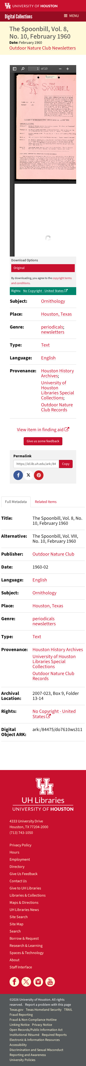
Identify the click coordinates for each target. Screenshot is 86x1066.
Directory (17, 866)
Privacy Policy (20, 845)
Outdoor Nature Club (53, 554)
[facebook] (14, 982)
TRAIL (68, 1009)
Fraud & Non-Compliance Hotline (33, 1019)
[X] (28, 475)
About (14, 960)
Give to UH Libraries (25, 888)
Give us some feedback (43, 441)
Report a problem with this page (48, 1004)
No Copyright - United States (43, 291)
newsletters (52, 332)
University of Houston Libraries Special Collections (57, 390)
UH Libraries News (24, 909)
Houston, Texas (56, 314)
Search (15, 931)
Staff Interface (21, 967)
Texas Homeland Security (44, 1009)
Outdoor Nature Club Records (57, 407)
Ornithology (53, 301)
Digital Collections (18, 16)
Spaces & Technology (26, 952)
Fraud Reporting (21, 1014)
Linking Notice (20, 1024)
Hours (14, 852)
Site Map (16, 924)
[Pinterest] (38, 475)
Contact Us (18, 881)
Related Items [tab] (46, 501)
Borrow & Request (24, 938)
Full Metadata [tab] (16, 501)
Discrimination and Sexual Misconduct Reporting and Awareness (36, 1052)
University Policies (22, 1060)
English (48, 358)
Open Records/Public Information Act (36, 1029)
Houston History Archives (57, 373)
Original (19, 268)
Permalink (22, 456)
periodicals (52, 327)
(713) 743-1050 (21, 832)
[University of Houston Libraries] (43, 794)
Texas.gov (16, 1009)
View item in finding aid (40, 429)
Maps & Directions (24, 902)
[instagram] (38, 982)
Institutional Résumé (24, 1035)
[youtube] (50, 982)
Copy (66, 464)
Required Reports (54, 1035)
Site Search (19, 917)
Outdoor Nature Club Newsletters (42, 48)
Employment (20, 859)
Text (45, 345)
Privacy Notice (42, 1024)
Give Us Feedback (24, 873)
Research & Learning (26, 945)
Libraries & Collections (28, 895)
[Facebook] (18, 475)
